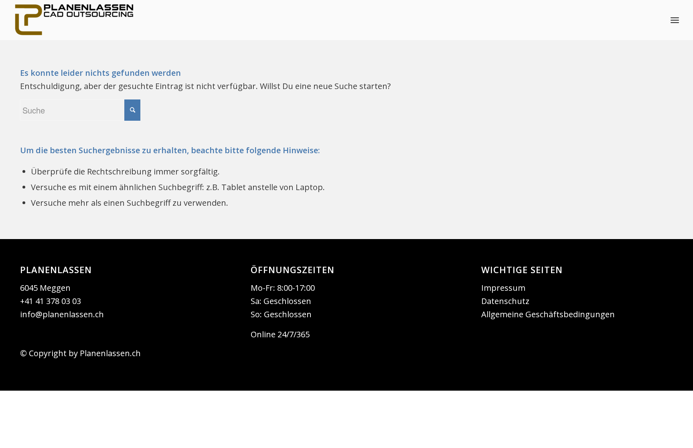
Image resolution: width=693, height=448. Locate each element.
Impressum (503, 287)
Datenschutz (505, 301)
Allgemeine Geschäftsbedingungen (548, 314)
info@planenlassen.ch (62, 314)
